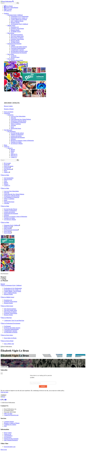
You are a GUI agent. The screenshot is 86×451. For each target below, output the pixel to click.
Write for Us (14, 154)
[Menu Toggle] (13, 1)
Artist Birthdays (8, 435)
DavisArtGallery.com (9, 446)
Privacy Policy (8, 432)
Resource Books (15, 22)
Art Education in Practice (10, 332)
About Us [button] (6, 146)
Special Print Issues (16, 128)
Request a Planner (9, 109)
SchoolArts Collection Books (18, 121)
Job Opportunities (8, 178)
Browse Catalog (8, 106)
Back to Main (5, 175)
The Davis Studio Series (17, 36)
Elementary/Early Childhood (15, 15)
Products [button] (6, 13)
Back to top (4, 449)
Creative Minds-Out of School (19, 19)
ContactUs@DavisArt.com (11, 415)
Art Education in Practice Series (19, 51)
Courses (13, 45)
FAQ (5, 426)
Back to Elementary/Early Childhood (12, 285)
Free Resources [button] (8, 130)
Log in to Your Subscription (18, 116)
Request (3, 284)
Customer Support (9, 421)
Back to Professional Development (11, 323)
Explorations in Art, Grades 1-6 (19, 18)
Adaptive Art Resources (17, 134)
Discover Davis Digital (17, 60)
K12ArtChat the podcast (17, 133)
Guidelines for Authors (10, 424)
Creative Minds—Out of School (12, 291)
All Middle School (16, 31)
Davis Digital (9, 6)
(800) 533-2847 (8, 413)
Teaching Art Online (16, 142)
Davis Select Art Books (10, 338)
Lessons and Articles (16, 136)
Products (6, 164)
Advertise (13, 125)
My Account (8, 9)
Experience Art (15, 27)
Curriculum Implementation (18, 48)
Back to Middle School (8, 297)
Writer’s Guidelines (9, 198)
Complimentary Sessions (17, 49)
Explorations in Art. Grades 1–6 (12, 289)
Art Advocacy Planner (17, 143)
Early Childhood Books (17, 21)
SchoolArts (10, 115)
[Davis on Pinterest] (5, 399)
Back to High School (7, 306)
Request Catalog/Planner (11, 7)
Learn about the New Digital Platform (21, 119)
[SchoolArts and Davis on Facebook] (1, 399)
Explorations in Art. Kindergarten (13, 288)
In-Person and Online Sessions (19, 46)
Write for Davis (8, 179)
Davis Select (10, 54)
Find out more (4, 392)
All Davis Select (15, 57)
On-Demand (7, 326)
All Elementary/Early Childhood (19, 24)
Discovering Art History (17, 37)
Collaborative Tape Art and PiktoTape (14, 320)
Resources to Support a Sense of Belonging (22, 140)
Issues (12, 127)
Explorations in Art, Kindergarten (19, 16)
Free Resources (11, 131)
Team (12, 152)
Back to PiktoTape (7, 317)
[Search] (18, 160)
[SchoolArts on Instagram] (4, 399)
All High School (15, 42)
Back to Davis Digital (7, 341)
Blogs (5, 145)
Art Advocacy (8, 437)
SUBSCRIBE (4, 366)
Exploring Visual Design (17, 28)
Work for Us (14, 155)
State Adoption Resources (11, 440)
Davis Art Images (8, 111)
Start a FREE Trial (9, 343)
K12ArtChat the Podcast (10, 209)
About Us (10, 148)
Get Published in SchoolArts (18, 122)
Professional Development (14, 43)
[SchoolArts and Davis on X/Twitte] (3, 399)
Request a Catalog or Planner (11, 423)
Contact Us (8, 10)
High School (10, 33)
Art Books (13, 55)
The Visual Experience (17, 34)
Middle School (11, 25)
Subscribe (13, 118)
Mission (13, 149)
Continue (3, 395)
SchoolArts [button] (7, 113)
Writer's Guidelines (16, 124)
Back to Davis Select (7, 335)
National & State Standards (11, 438)
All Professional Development (19, 52)
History (13, 151)
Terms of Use (7, 434)
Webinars (13, 139)
